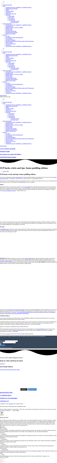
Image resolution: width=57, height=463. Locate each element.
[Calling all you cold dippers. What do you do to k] (21, 383)
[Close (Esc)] (0, 461)
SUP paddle (27, 186)
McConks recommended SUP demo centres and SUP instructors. (20, 41)
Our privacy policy (15, 21)
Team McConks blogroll (11, 31)
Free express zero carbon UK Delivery (10, 154)
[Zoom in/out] (4, 461)
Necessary (4, 427)
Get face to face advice (11, 43)
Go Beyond (8, 45)
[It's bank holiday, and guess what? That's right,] (7, 375)
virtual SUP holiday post (41, 329)
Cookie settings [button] (15, 410)
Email (1, 342)
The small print (11, 20)
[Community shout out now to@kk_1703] (36, 383)
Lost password (11, 18)
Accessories (8, 12)
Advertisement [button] (3, 448)
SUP (53, 262)
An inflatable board (4, 229)
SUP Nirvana (22, 182)
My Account (11, 17)
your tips (8, 333)
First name (2, 341)
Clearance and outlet (7, 4)
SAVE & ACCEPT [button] (4, 457)
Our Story (8, 36)
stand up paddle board (29, 258)
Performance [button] (3, 438)
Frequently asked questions (11, 32)
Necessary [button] (2, 426)
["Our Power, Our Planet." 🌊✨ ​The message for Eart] (21, 375)
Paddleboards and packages (12, 8)
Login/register (11, 16)
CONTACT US (4, 401)
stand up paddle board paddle (9, 190)
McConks (11, 403)
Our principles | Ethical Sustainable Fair (14, 37)
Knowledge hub (9, 26)
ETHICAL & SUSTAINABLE (8, 398)
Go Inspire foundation (10, 40)
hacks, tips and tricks (17, 177)
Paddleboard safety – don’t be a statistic (14, 27)
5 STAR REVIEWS (5, 395)
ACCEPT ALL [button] (3, 410)
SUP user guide (9, 30)
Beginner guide (9, 28)
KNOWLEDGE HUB (6, 392)
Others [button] (1, 453)
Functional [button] (2, 432)
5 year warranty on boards (7, 148)
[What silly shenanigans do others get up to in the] (7, 383)
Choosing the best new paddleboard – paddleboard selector (18, 7)
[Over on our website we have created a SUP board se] (50, 383)
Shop (4, 6)
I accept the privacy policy (7, 344)
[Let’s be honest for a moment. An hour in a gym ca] (36, 375)
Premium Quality (5, 151)
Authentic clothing (10, 11)
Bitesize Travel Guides (11, 33)
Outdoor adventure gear (11, 13)
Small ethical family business (8, 157)
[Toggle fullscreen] (3, 461)
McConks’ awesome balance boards (16, 309)
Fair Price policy (14, 22)
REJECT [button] (9, 410)
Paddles (7, 10)
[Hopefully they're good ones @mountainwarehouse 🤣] (50, 375)
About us (5, 35)
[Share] (2, 461)
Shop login (8, 15)
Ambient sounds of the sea (18, 330)
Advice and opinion (7, 23)
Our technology (9, 38)
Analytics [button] (2, 443)
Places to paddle (9, 42)
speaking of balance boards (6, 260)
